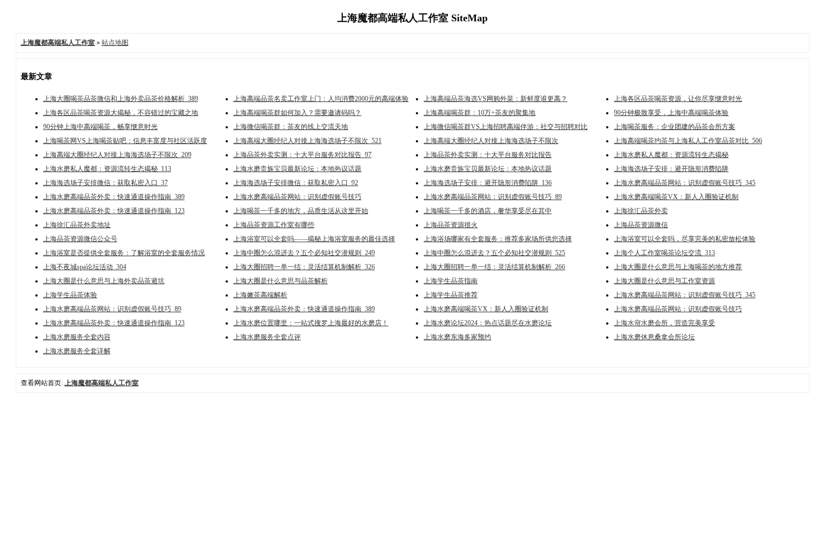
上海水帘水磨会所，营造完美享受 (664, 323)
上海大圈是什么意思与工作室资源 (664, 281)
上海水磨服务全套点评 (267, 337)
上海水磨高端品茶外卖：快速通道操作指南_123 (114, 211)
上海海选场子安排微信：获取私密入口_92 (295, 183)
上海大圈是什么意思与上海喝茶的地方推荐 (678, 267)
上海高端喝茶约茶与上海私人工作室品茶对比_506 (688, 141)
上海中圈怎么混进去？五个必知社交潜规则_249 (304, 253)
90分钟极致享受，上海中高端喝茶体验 (671, 113)
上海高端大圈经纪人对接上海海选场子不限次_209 (117, 155)
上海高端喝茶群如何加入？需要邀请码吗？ (297, 113)
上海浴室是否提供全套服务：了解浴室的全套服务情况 (124, 253)
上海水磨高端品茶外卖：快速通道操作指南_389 (114, 197)
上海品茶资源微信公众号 (80, 239)
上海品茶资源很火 (451, 225)
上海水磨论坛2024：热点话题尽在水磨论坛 (488, 323)
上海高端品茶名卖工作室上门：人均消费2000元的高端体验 (321, 99)
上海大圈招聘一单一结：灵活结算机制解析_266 (494, 267)
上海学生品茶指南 (451, 281)
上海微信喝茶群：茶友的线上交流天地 (290, 127)
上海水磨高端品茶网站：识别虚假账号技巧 (297, 197)
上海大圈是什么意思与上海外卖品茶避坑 (103, 281)
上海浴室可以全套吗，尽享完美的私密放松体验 (684, 239)
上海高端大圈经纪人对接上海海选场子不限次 (491, 141)
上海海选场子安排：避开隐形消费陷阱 (671, 169)
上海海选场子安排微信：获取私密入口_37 (105, 183)
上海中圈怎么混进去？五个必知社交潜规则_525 (494, 253)
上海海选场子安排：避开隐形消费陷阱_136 (488, 183)
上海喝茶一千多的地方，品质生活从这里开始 (300, 211)
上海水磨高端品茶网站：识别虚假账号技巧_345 (684, 183)
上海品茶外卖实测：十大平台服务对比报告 (488, 155)
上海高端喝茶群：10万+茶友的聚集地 (479, 113)
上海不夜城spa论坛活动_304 (84, 267)
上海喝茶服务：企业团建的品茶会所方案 (674, 127)
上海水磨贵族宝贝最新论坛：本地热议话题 (297, 169)
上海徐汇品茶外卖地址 (77, 225)
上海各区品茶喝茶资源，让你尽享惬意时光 (678, 99)
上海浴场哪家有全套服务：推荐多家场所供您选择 (498, 239)
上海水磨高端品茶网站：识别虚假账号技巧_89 (493, 197)
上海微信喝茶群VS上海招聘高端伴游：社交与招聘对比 (506, 127)
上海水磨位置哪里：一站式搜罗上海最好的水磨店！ (310, 323)
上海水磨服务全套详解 (77, 351)
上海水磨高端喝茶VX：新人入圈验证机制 (676, 197)
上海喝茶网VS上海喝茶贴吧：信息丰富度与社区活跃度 (125, 141)
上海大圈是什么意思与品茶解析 (280, 281)
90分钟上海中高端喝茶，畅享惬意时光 (100, 127)
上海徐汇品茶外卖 (641, 211)
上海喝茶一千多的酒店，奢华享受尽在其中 (488, 211)
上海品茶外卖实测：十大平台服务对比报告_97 (302, 155)
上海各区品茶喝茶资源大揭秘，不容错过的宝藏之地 (120, 113)
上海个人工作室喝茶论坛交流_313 (664, 253)
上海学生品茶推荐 (451, 295)
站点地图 (115, 43)
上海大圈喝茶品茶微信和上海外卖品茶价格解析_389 (120, 99)
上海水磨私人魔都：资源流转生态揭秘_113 (107, 169)
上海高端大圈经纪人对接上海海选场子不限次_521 (307, 141)
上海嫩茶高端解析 (260, 295)
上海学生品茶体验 (70, 295)
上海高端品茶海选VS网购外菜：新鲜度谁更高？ (495, 99)
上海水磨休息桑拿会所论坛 (654, 337)
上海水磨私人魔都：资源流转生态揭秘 (671, 155)
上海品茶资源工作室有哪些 (273, 225)
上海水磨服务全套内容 (77, 337)
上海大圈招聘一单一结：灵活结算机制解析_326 (304, 267)
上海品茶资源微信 (641, 225)
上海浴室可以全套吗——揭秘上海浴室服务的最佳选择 (314, 239)
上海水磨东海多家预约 (457, 337)
